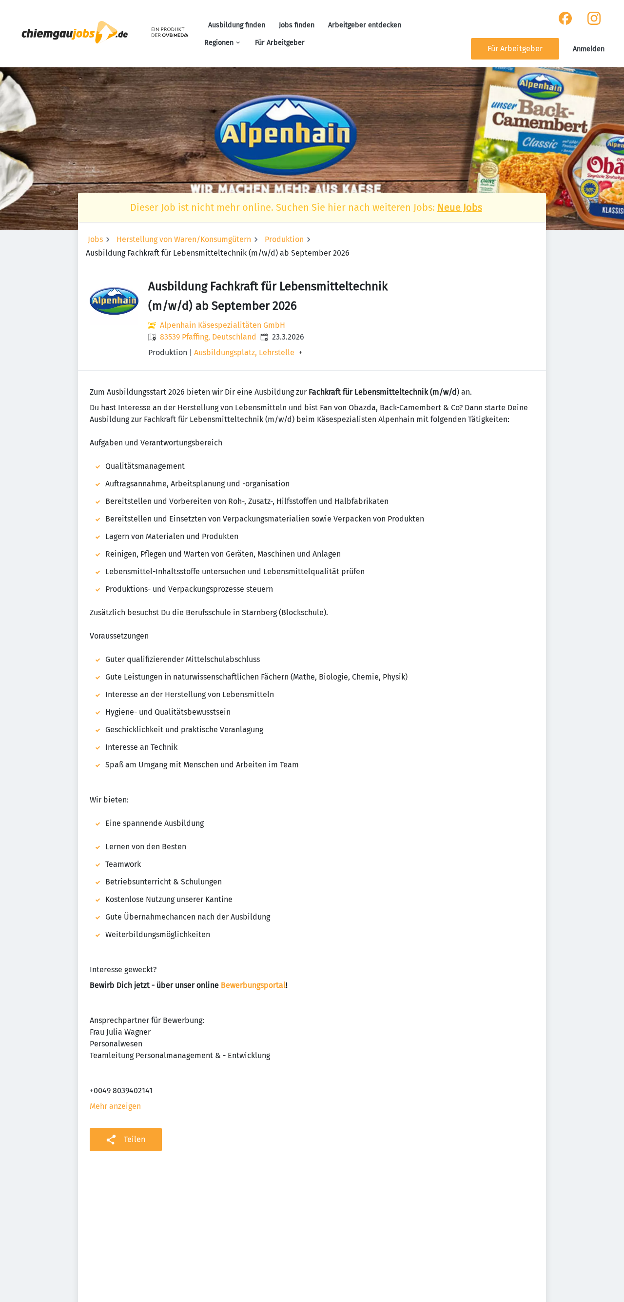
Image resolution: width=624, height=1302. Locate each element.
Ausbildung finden (236, 25)
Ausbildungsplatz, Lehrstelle (244, 352)
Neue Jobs (459, 207)
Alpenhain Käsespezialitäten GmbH (222, 325)
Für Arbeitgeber (280, 43)
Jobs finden (296, 25)
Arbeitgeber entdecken (364, 25)
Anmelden (588, 49)
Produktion (284, 239)
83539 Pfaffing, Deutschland (208, 336)
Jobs (95, 239)
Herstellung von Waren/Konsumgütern (184, 239)
